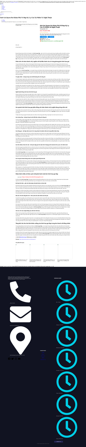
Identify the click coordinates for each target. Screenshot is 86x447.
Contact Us (4, 9)
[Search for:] (6, 12)
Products (3, 7)
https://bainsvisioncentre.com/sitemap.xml (27, 239)
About (43, 354)
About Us (3, 6)
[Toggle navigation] (0, 15)
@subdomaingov (23, 237)
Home (3, 5)
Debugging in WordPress (14, 2)
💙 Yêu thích (51, 36)
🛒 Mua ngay (43, 36)
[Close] (0, 12)
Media (3, 8)
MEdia (43, 357)
